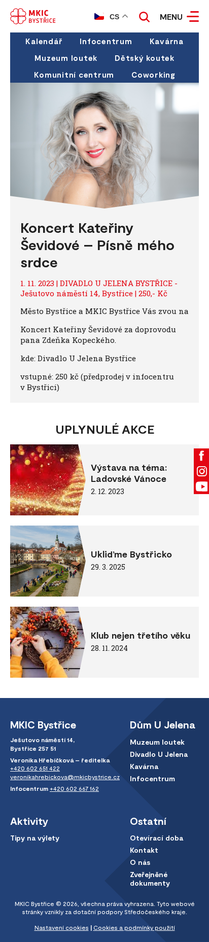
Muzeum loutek (65, 57)
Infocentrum (106, 41)
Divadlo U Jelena (159, 754)
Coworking (153, 74)
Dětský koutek (145, 57)
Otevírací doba (156, 837)
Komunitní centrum (74, 74)
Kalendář (43, 41)
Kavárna (167, 41)
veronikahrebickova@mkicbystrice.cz (65, 776)
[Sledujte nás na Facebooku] (201, 456)
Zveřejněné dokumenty (150, 878)
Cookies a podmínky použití (134, 927)
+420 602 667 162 (74, 788)
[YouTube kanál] (201, 486)
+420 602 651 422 (35, 768)
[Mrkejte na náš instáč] (201, 471)
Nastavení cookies (61, 927)
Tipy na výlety (34, 837)
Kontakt (144, 850)
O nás (140, 862)
